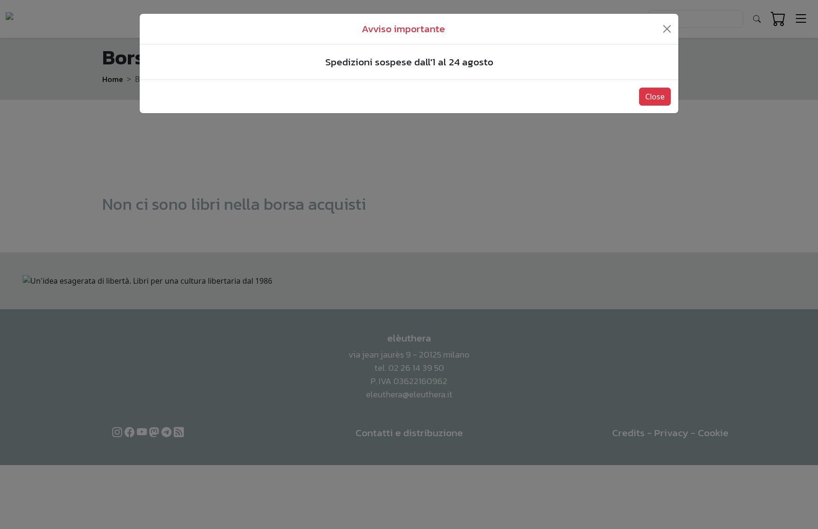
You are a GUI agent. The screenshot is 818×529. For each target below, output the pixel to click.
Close (655, 96)
